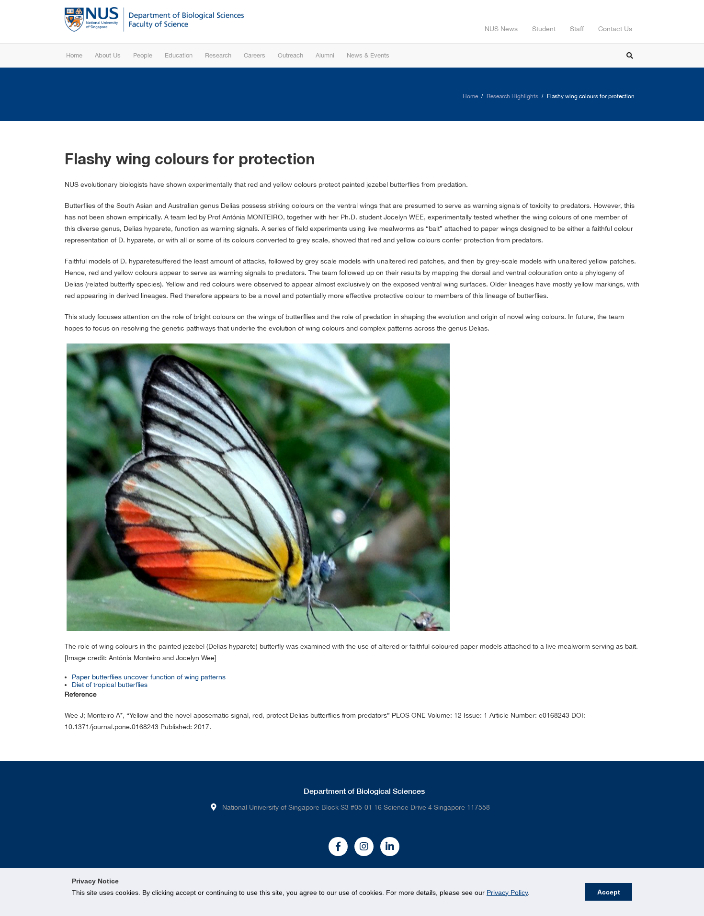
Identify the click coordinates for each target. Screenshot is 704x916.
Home (470, 96)
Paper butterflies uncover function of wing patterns (149, 677)
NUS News (501, 29)
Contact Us (615, 29)
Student (544, 29)
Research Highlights (512, 96)
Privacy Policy (507, 892)
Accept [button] (608, 892)
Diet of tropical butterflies (110, 684)
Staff (577, 29)
